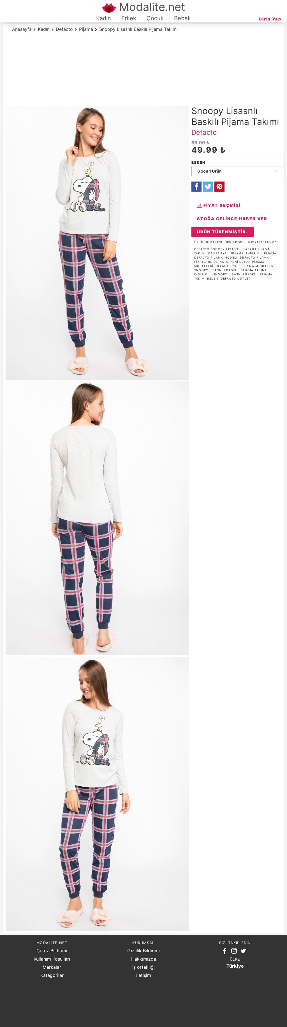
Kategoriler (52, 975)
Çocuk (155, 18)
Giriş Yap (270, 19)
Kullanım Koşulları (52, 959)
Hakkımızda (143, 959)
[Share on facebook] (196, 187)
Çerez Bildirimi (51, 950)
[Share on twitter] (208, 187)
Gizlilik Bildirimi (143, 950)
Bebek (182, 18)
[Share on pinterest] (219, 187)
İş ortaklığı (143, 967)
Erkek (128, 18)
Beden (198, 163)
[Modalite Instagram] (235, 952)
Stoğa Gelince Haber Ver (232, 218)
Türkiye (235, 966)
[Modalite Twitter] (244, 952)
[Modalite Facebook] (226, 952)
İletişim (143, 975)
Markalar (52, 967)
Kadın (103, 18)
